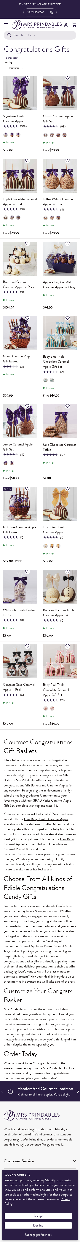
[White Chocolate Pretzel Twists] (20, 587)
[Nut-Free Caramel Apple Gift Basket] (20, 504)
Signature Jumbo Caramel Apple (14, 119)
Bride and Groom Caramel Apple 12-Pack (18, 284)
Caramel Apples (57, 785)
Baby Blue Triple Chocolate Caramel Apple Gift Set (56, 361)
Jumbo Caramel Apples (24, 946)
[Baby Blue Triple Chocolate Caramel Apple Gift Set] (60, 333)
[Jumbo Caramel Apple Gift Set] (20, 421)
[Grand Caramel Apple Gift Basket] (20, 333)
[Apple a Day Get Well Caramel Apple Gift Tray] (60, 259)
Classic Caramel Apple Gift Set (58, 119)
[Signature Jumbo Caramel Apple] (20, 93)
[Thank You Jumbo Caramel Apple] (60, 504)
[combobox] (40, 35)
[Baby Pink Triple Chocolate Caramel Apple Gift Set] (60, 661)
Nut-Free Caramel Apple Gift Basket (19, 529)
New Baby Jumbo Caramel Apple (46, 818)
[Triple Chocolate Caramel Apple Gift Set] (20, 176)
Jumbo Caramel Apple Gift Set (18, 447)
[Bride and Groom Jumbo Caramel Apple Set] (60, 587)
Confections (25, 854)
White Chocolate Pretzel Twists (19, 612)
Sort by (8, 62)
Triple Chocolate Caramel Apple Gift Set (20, 201)
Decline (38, 1225)
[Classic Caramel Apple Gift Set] (60, 93)
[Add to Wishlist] (28, 77)
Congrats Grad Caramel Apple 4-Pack (19, 687)
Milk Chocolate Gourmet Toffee (59, 447)
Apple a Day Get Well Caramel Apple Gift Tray (59, 284)
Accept (38, 1215)
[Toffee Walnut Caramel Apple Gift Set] (60, 176)
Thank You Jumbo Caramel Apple (54, 530)
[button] (74, 25)
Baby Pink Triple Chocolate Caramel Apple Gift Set (56, 689)
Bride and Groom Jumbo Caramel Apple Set (59, 613)
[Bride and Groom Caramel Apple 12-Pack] (20, 259)
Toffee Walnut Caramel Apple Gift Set (58, 202)
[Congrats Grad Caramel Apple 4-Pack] (20, 661)
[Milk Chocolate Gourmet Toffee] (60, 421)
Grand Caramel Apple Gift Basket (17, 359)
